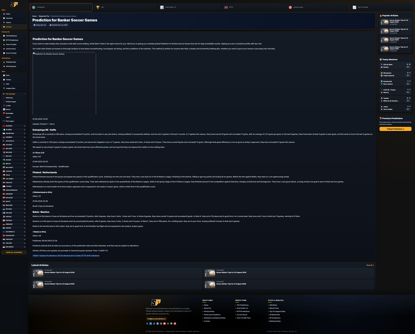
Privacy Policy (209, 311)
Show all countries (14, 252)
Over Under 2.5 (242, 308)
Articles (7, 27)
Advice (7, 22)
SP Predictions (9, 66)
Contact (207, 321)
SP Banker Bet (9, 62)
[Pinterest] (175, 323)
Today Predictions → (395, 129)
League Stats (9, 88)
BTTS (83, 255)
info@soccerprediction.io (156, 319)
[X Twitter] (147, 323)
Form (6, 75)
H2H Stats (273, 305)
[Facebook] (157, 323)
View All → (370, 265)
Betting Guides (275, 321)
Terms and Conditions (212, 315)
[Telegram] (150, 323)
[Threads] (168, 323)
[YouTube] (164, 323)
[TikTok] (154, 323)
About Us (207, 308)
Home (6, 14)
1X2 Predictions (10, 36)
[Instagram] (161, 323)
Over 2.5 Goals (9, 44)
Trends (7, 80)
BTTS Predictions (10, 40)
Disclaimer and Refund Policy (215, 318)
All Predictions (92, 255)
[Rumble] (171, 323)
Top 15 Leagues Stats (277, 311)
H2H (6, 84)
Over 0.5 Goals (9, 53)
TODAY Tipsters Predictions (45, 255)
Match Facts (274, 308)
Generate (8, 18)
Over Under (76, 255)
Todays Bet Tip (44, 16)
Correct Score (9, 49)
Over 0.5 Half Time (244, 318)
